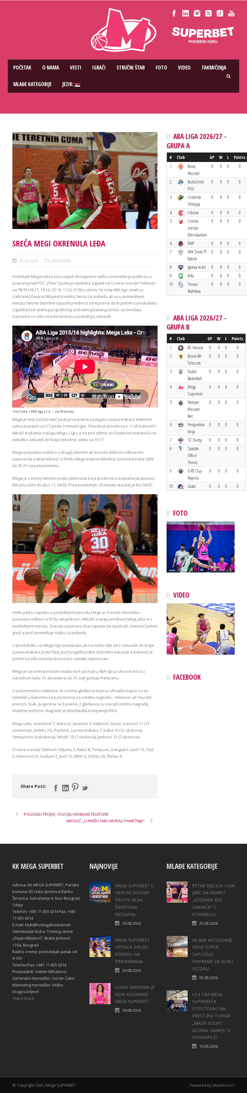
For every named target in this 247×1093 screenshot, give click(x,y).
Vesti (75, 67)
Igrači (99, 67)
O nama (50, 67)
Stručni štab (131, 67)
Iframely (67, 411)
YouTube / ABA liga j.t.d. (32, 411)
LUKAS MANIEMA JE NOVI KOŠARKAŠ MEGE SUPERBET (135, 994)
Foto (161, 67)
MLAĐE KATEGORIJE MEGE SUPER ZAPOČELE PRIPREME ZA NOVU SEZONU (212, 954)
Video (184, 67)
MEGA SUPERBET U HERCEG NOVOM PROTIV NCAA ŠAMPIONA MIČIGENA (134, 900)
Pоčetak (22, 67)
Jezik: (68, 84)
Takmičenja (214, 67)
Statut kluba (23, 998)
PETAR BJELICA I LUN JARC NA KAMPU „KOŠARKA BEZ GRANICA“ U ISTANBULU (213, 900)
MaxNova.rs (224, 1085)
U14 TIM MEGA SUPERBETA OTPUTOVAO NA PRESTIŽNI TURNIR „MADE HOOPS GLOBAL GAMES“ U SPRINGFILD (211, 1015)
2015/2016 (61, 260)
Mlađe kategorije (32, 84)
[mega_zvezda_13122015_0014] (85, 180)
